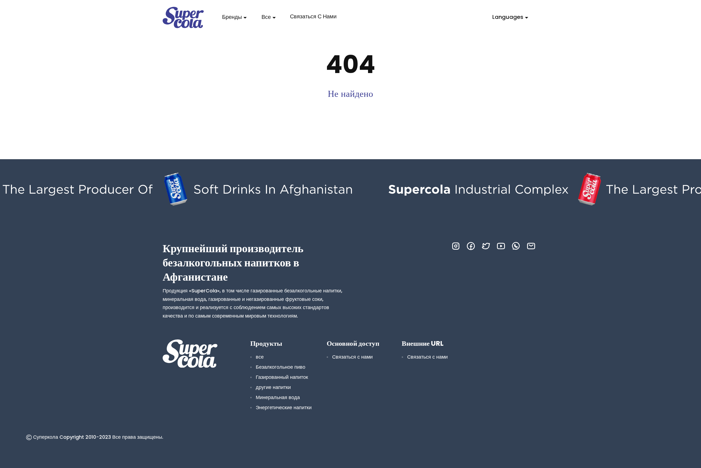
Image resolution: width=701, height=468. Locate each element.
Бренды (232, 17)
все (266, 17)
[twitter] (485, 246)
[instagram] (455, 246)
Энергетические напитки (284, 407)
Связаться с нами (313, 16)
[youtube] (500, 246)
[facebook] (470, 246)
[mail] (531, 246)
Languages (507, 17)
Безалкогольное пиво (280, 367)
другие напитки (273, 387)
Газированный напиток (282, 377)
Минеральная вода (278, 397)
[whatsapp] (516, 246)
